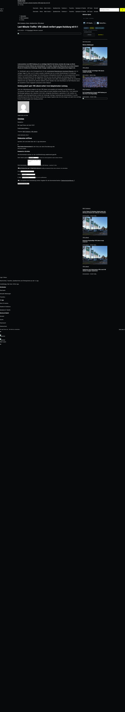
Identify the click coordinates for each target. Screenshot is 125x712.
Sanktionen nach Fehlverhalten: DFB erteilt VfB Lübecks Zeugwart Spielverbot (94, 270)
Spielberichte (33, 23)
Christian (21, 119)
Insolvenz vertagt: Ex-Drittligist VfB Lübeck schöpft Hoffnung (93, 71)
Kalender (89, 34)
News (27, 23)
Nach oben (122, 329)
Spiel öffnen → (101, 34)
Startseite (23, 16)
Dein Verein (23, 157)
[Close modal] (0, 331)
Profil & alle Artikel (23, 128)
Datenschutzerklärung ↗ (68, 180)
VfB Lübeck (41, 23)
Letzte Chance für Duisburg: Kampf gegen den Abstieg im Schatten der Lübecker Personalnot (94, 212)
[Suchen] (122, 10)
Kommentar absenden (23, 183)
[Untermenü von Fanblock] (67, 8)
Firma (19, 171)
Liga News (3, 277)
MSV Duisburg (24, 18)
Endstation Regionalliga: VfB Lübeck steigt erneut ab (93, 241)
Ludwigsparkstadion (88, 31)
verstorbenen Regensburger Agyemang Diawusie (60, 71)
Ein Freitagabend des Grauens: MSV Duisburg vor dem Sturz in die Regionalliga (95, 93)
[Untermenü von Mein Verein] (51, 8)
